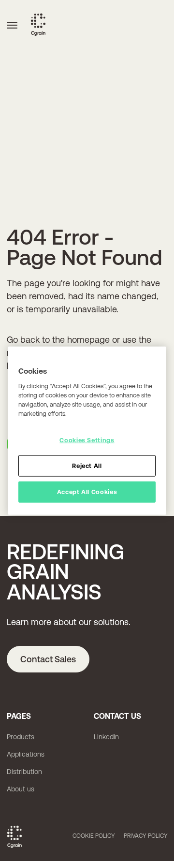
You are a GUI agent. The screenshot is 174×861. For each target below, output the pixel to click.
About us (20, 789)
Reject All (87, 465)
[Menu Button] (12, 24)
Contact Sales (48, 659)
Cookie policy (93, 835)
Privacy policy (146, 835)
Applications (25, 754)
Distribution (24, 771)
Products (20, 737)
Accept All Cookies (87, 492)
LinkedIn (106, 737)
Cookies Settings (86, 440)
